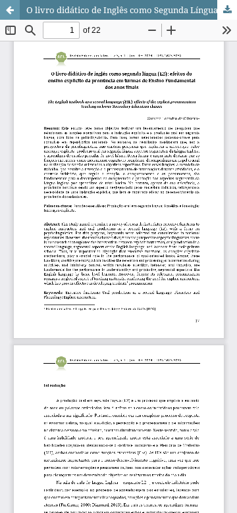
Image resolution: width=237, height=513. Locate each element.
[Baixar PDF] (227, 10)
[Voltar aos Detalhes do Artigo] (10, 10)
